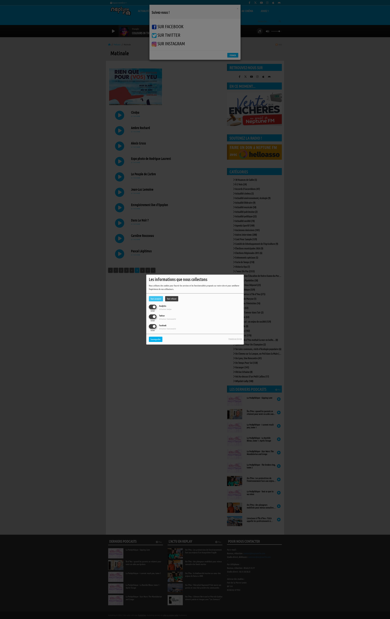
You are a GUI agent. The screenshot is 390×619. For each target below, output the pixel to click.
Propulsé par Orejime (235, 338)
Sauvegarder (156, 339)
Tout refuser (172, 298)
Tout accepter (156, 298)
